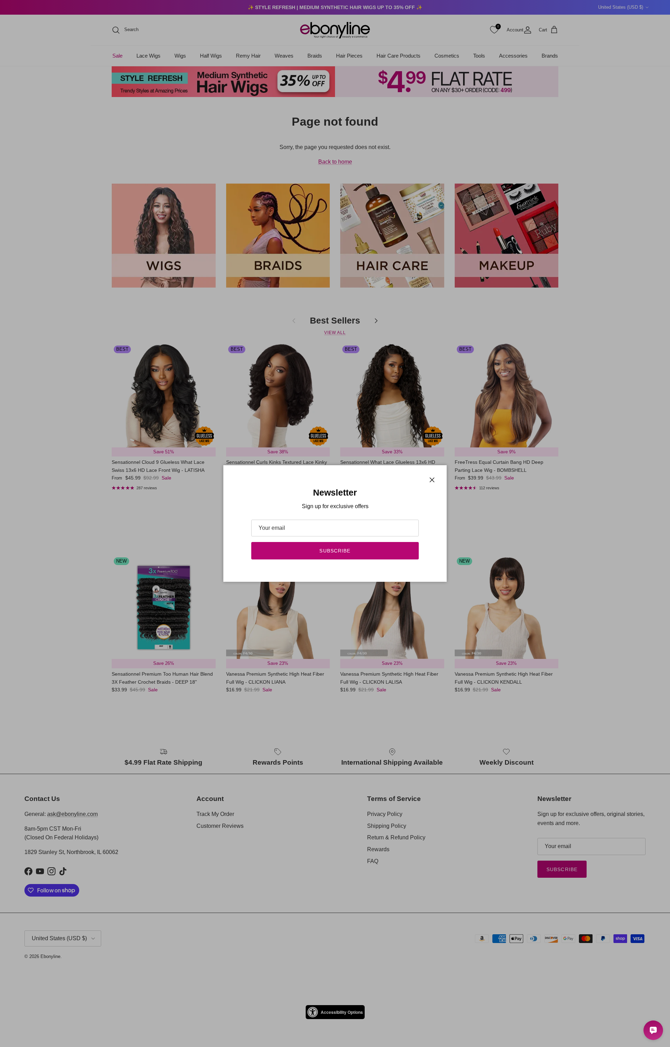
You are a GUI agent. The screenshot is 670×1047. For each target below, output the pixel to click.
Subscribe (334, 551)
